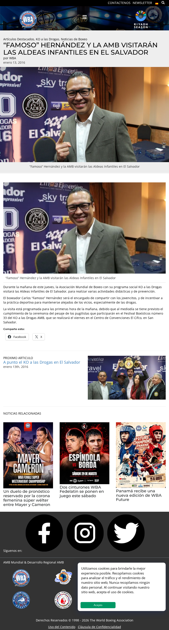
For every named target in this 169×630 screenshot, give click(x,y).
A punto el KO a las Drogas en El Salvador (41, 362)
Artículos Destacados (18, 39)
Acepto (98, 605)
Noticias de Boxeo (74, 39)
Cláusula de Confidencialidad (99, 627)
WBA (12, 58)
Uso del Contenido (61, 627)
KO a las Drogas (47, 39)
